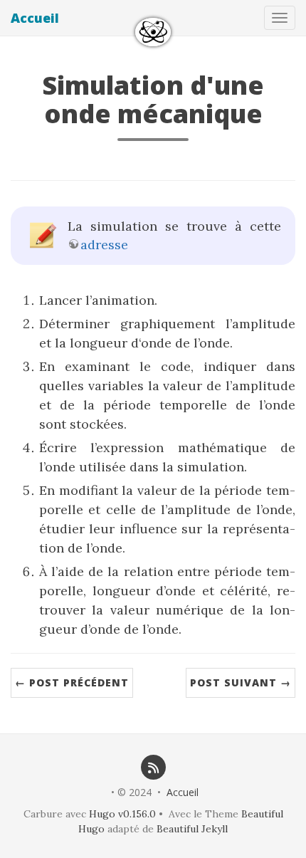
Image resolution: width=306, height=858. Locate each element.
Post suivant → (240, 682)
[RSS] (153, 766)
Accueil (35, 17)
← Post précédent (72, 682)
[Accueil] (153, 32)
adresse (104, 244)
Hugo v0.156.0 (122, 813)
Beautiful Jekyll (192, 828)
